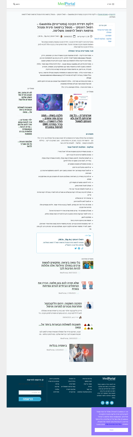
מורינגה (57, 386)
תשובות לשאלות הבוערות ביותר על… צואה (60, 326)
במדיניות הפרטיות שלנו (113, 424)
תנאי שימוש (88, 381)
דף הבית (112, 14)
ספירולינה (56, 392)
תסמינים (108, 35)
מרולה (57, 384)
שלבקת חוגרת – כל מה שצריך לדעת (25, 144)
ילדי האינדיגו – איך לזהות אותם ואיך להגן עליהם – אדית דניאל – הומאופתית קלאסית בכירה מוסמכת (25, 127)
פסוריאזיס (72, 384)
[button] (27, 399)
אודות (90, 386)
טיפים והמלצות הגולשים (85, 392)
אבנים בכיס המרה (53, 381)
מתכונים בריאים (54, 378)
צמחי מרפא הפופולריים (68, 386)
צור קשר (89, 389)
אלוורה (57, 389)
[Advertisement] (26, 53)
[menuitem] (17, 4)
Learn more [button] (101, 424)
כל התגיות (72, 378)
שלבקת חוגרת (70, 389)
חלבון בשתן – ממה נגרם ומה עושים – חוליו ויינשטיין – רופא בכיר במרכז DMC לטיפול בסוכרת (51, 121)
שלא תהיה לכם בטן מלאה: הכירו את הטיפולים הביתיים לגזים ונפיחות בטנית (58, 286)
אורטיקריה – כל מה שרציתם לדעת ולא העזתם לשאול (80, 118)
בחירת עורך (71, 381)
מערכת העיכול (103, 14)
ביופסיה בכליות (58, 345)
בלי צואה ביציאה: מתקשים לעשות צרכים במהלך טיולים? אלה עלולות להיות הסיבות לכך (60, 265)
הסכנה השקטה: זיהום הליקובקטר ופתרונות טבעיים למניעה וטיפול (63, 305)
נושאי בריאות (88, 384)
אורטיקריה (72, 392)
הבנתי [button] (111, 430)
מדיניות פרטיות (87, 378)
